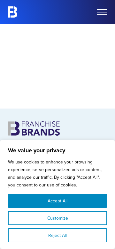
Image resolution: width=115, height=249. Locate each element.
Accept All (57, 201)
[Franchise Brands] (12, 12)
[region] (57, 194)
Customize (57, 218)
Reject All (57, 235)
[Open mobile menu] (102, 12)
